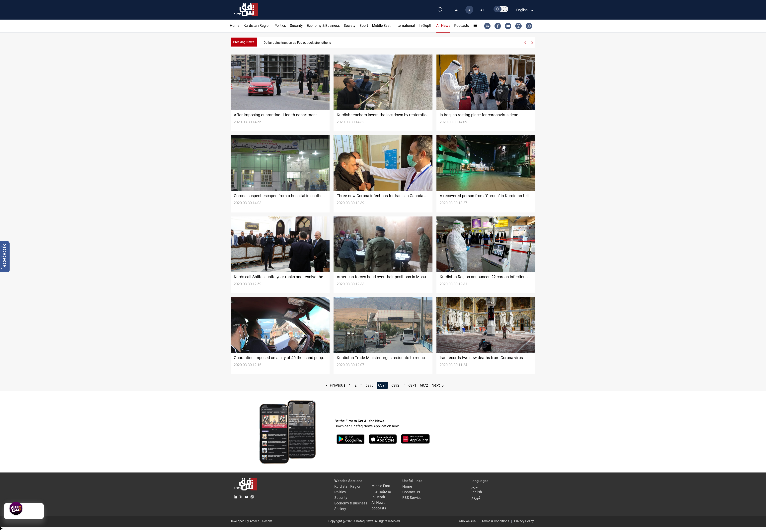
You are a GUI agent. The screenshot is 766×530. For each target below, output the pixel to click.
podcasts (461, 25)
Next (436, 385)
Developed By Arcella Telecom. (251, 521)
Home (235, 25)
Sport (363, 25)
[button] (525, 42)
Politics (280, 25)
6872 (424, 385)
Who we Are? (467, 521)
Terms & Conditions (495, 521)
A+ (482, 10)
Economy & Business (323, 25)
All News (443, 25)
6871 (412, 385)
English (476, 492)
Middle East (381, 25)
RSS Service (411, 497)
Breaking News (243, 42)
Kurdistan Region (257, 25)
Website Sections (348, 481)
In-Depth (425, 25)
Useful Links (412, 481)
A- (456, 10)
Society (349, 25)
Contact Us (411, 492)
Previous (337, 385)
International (405, 25)
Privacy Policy (524, 521)
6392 (395, 385)
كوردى (475, 497)
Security (296, 25)
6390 (369, 385)
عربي (475, 486)
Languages (479, 481)
